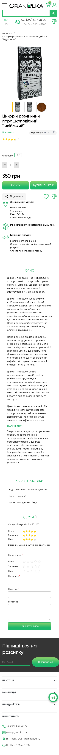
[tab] (29, 517)
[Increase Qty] (16, 165)
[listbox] (19, 156)
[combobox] (26, 13)
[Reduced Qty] (4, 165)
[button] (29, 107)
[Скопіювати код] (53, 132)
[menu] (4, 5)
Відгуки (29, 517)
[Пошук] (53, 13)
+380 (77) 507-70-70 (16, 726)
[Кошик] (48, 5)
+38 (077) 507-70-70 (33, 20)
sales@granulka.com (17, 732)
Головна (7, 34)
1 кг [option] (18, 155)
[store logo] (26, 5)
